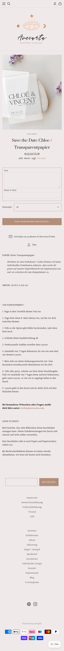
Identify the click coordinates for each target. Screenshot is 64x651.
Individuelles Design (32, 563)
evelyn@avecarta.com (32, 408)
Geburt (32, 540)
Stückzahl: (7, 207)
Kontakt (32, 568)
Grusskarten (32, 559)
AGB (32, 516)
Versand (41, 158)
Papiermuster (32, 573)
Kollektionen (32, 535)
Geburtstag (32, 545)
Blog (32, 578)
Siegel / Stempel (32, 549)
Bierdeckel (32, 554)
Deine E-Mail (10, 190)
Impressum (32, 498)
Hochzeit (32, 531)
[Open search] (8, 3)
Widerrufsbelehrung (32, 507)
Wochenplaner (32, 582)
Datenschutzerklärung (32, 502)
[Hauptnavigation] (3, 3)
